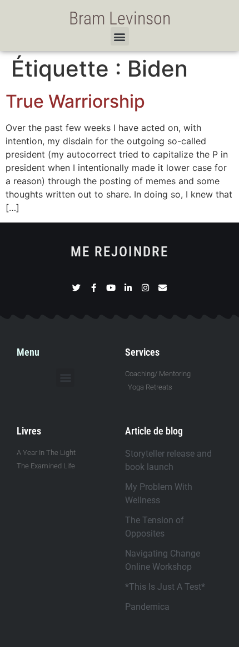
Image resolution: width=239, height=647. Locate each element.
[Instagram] (145, 288)
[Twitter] (76, 288)
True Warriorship (75, 101)
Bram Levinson (120, 18)
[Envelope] (162, 288)
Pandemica (147, 606)
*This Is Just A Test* (165, 587)
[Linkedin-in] (128, 288)
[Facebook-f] (93, 288)
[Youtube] (111, 288)
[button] (120, 36)
